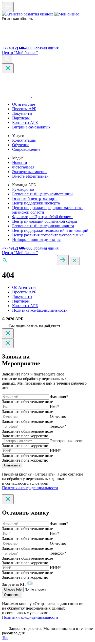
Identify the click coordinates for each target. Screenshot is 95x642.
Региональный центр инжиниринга (43, 226)
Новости (19, 162)
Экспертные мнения (29, 171)
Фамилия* (59, 396)
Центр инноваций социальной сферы (44, 221)
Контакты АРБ (25, 122)
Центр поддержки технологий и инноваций (50, 230)
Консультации (24, 140)
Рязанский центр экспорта (35, 198)
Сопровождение (26, 149)
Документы (22, 113)
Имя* (54, 406)
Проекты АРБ (24, 109)
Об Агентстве (24, 287)
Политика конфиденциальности (40, 310)
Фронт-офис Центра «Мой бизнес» (42, 217)
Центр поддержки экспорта (36, 203)
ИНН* (55, 450)
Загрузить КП (14, 584)
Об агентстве (23, 104)
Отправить (12, 465)
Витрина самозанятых (31, 127)
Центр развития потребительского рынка (47, 235)
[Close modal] (8, 333)
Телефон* (58, 426)
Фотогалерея (23, 167)
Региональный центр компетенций (42, 194)
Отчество (58, 416)
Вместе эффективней (30, 176)
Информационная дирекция (36, 239)
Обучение (20, 145)
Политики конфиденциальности (30, 488)
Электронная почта (66, 441)
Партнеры (21, 118)
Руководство (23, 189)
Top (5, 637)
